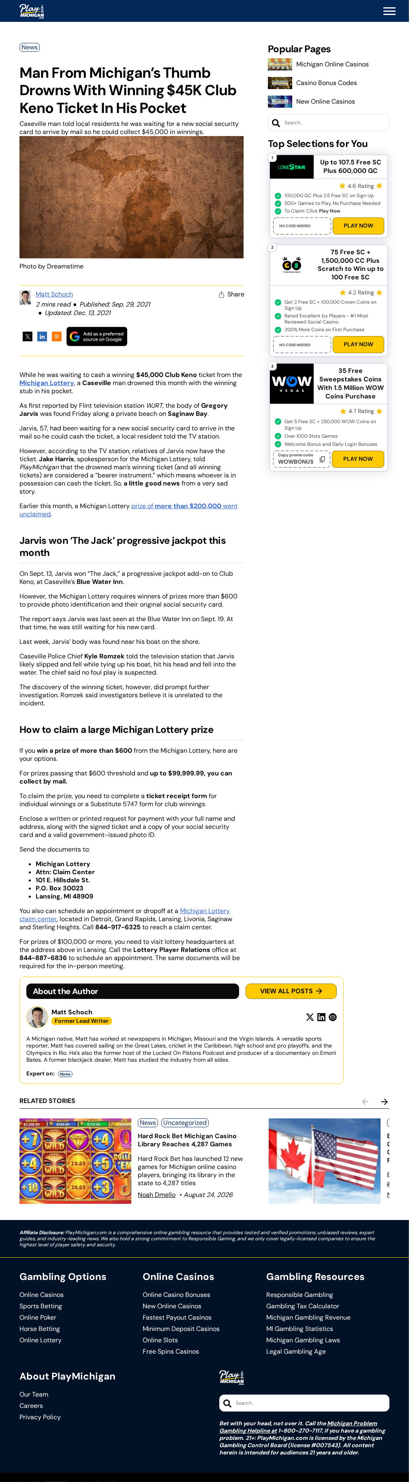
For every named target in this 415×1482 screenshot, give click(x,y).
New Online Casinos (325, 101)
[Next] (384, 1102)
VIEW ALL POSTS (286, 991)
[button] (389, 11)
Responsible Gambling (299, 1295)
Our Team (33, 1394)
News (29, 47)
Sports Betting (40, 1306)
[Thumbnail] (75, 1161)
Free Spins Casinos (171, 1352)
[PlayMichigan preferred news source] (96, 336)
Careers (31, 1406)
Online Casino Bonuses (176, 1295)
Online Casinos (41, 1295)
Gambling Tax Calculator (302, 1306)
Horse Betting (39, 1329)
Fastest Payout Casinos (177, 1318)
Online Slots (160, 1340)
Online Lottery (40, 1340)
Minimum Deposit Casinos (181, 1329)
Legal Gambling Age (296, 1352)
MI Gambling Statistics (299, 1329)
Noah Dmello (156, 1194)
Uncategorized (185, 1122)
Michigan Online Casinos (332, 64)
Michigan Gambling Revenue (308, 1318)
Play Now (358, 225)
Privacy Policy (40, 1417)
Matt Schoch (54, 294)
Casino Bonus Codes (326, 83)
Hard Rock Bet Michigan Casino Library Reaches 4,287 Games (187, 1140)
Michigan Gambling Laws (303, 1340)
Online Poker (37, 1318)
